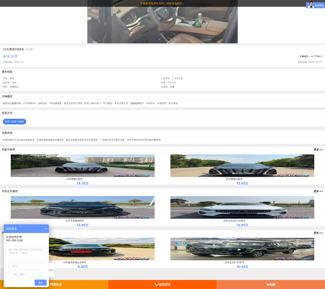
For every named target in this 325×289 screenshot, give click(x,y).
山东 (172, 86)
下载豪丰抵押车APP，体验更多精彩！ (162, 3)
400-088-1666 (14, 121)
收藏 (272, 284)
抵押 (14, 103)
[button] (156, 39)
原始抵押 (134, 103)
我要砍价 (55, 284)
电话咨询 (164, 284)
